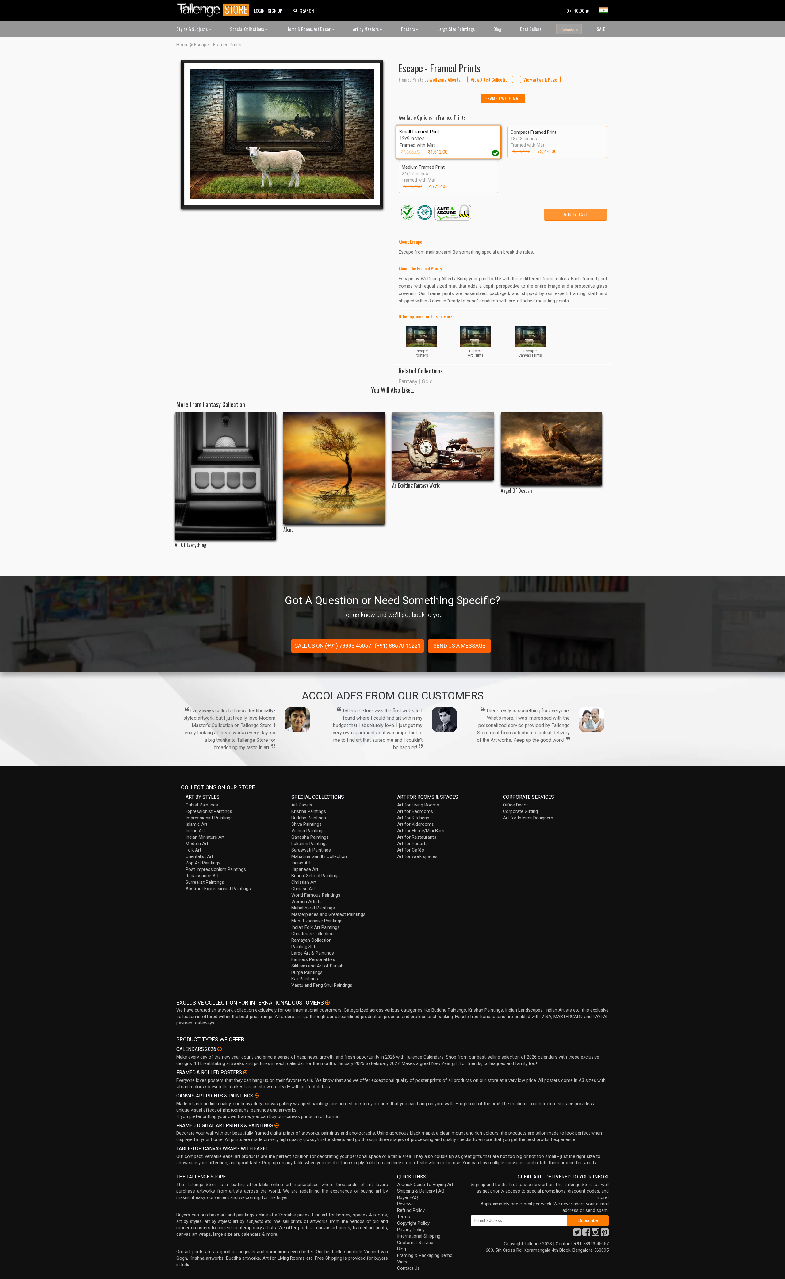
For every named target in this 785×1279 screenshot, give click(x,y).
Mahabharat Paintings (313, 908)
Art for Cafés (410, 850)
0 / (575, 10)
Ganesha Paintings (310, 837)
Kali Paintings (304, 979)
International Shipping (418, 1236)
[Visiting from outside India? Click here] (327, 1002)
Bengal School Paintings (315, 876)
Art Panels (301, 805)
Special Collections (247, 28)
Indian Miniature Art (205, 837)
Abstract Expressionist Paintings (218, 888)
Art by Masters (366, 28)
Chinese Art (303, 888)
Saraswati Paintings (311, 850)
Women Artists (306, 901)
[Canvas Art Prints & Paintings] (257, 1095)
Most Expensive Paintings (317, 921)
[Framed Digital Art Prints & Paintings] (276, 1125)
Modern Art (197, 843)
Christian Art (303, 882)
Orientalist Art (199, 856)
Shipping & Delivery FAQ (420, 1191)
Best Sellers (530, 28)
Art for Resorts (412, 843)
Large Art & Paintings (312, 953)
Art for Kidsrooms (415, 824)
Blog (497, 28)
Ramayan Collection (311, 940)
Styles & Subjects (192, 28)
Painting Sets (304, 946)
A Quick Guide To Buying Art (425, 1184)
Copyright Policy (413, 1223)
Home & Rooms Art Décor (308, 28)
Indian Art (195, 830)
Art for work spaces (417, 856)
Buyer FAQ (407, 1197)
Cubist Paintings (202, 805)
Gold (427, 381)
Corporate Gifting (520, 811)
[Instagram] (595, 1234)
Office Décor (515, 805)
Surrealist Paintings (205, 882)
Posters (408, 28)
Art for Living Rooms (418, 805)
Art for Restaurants (416, 837)
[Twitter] (577, 1234)
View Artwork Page (540, 79)
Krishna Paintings (308, 811)
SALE (601, 28)
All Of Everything (190, 545)
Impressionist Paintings (209, 818)
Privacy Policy (411, 1229)
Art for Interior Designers (528, 818)
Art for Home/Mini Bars (420, 830)
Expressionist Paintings (209, 811)
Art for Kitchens (413, 818)
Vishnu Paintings (308, 830)
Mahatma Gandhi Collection (319, 856)
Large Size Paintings (456, 28)
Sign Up (275, 10)
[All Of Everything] (225, 476)
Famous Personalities (313, 959)
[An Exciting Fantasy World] (443, 446)
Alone (288, 530)
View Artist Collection (490, 79)
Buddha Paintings (308, 818)
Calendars (569, 29)
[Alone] (334, 468)
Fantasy (408, 381)
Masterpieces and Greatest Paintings (328, 914)
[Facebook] (586, 1234)
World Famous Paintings (315, 895)
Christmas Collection (312, 933)
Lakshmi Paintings (309, 843)
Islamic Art (196, 824)
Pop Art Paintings (203, 863)
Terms (403, 1217)
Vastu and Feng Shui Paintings (321, 985)
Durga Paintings (307, 972)
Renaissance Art (202, 876)
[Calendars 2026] (219, 1049)
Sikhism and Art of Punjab (317, 966)
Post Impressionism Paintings (216, 869)
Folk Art (193, 850)
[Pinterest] (605, 1234)
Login (259, 10)
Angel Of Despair (517, 491)
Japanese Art (304, 869)
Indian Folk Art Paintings (315, 927)
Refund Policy (411, 1210)
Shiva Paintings (306, 824)
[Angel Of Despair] (551, 449)
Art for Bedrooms (415, 811)
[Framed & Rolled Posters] (245, 1072)
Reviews (405, 1204)
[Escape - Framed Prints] (282, 134)
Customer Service (415, 1242)
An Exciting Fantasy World (416, 485)
